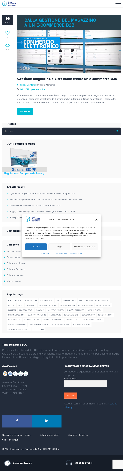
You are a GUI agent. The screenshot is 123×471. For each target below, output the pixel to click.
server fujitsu (88, 315)
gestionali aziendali (48, 305)
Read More (25, 111)
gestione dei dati (85, 305)
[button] (96, 219)
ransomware (55, 315)
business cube (31, 301)
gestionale (31, 305)
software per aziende (39, 325)
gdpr (20, 305)
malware (40, 310)
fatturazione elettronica (97, 301)
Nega (59, 246)
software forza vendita (92, 320)
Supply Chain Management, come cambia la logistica (34, 211)
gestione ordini (38, 89)
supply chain (38, 329)
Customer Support (22, 463)
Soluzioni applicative (16, 263)
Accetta (36, 246)
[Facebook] (17, 421)
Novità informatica (75, 310)
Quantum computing (37, 315)
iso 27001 (12, 310)
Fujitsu (11, 305)
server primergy (105, 315)
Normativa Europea (55, 310)
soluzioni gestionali (60, 325)
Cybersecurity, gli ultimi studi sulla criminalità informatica (35, 193)
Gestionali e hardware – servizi (16, 435)
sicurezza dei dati (31, 320)
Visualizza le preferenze (84, 246)
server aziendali (71, 315)
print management (16, 315)
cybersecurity (69, 301)
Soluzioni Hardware (16, 275)
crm (58, 301)
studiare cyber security (18, 329)
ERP (27, 89)
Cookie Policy (45, 253)
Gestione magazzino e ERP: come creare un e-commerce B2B (67, 79)
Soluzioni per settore (49, 435)
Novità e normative (15, 251)
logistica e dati (26, 310)
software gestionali (17, 325)
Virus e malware (14, 281)
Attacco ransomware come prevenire (27, 205)
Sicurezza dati (13, 257)
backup (18, 301)
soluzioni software (81, 325)
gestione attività (67, 305)
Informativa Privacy (59, 253)
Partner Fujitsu (94, 310)
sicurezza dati (14, 320)
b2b (22, 89)
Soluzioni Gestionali (27, 85)
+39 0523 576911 (83, 463)
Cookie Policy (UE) (10, 440)
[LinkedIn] (47, 421)
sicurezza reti (72, 320)
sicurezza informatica (52, 320)
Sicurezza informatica (78, 435)
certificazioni (46, 301)
